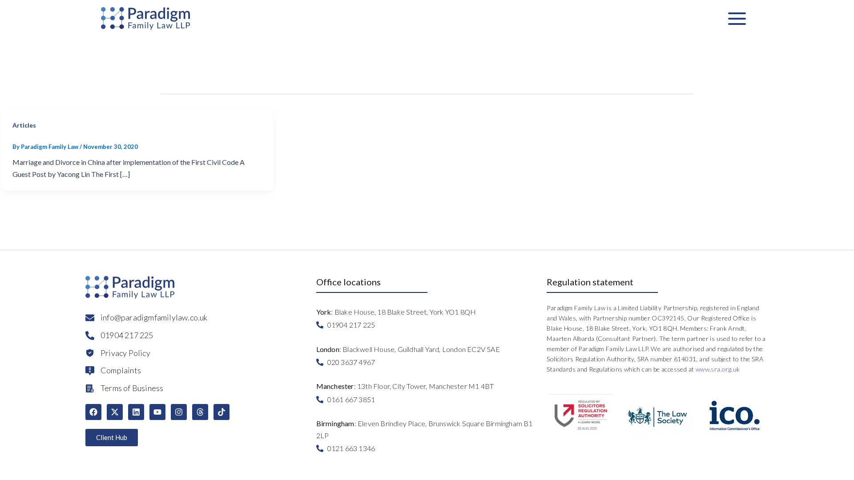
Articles (24, 125)
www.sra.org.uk (718, 369)
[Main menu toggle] (737, 18)
